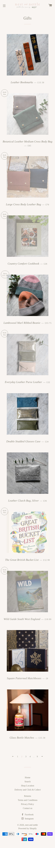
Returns (27, 796)
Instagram (29, 818)
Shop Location (27, 785)
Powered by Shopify (27, 828)
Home (27, 777)
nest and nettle (31, 825)
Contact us (27, 808)
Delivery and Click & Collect (28, 790)
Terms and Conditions (27, 800)
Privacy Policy (27, 804)
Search (28, 781)
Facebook (29, 814)
